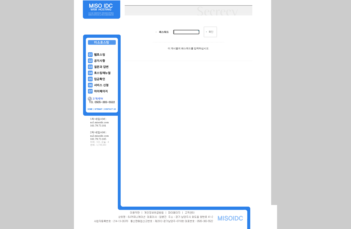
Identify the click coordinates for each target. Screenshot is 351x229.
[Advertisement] (102, 176)
